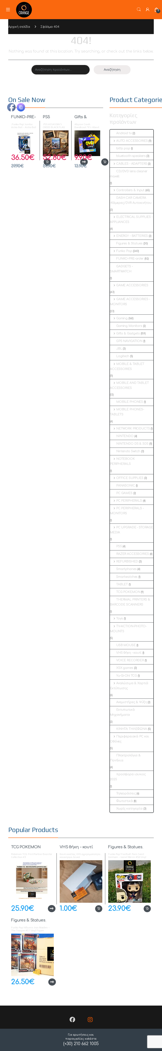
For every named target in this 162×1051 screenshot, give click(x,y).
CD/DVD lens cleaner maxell (128, 174)
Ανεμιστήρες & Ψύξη (131, 702)
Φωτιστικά (124, 801)
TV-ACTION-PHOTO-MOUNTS (128, 629)
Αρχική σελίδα (19, 26)
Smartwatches (127, 576)
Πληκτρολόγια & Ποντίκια (125, 758)
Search (138, 9)
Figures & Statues (129, 243)
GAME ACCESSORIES (132, 285)
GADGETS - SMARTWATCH (121, 269)
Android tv (124, 133)
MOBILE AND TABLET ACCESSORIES (129, 385)
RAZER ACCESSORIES (132, 553)
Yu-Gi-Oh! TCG (126, 675)
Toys (119, 618)
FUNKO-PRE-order (23, 119)
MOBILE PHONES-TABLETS (127, 412)
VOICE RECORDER (130, 660)
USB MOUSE (126, 645)
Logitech (122, 356)
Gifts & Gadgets (82, 119)
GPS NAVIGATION (129, 341)
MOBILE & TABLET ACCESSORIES (127, 366)
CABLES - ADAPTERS (131, 163)
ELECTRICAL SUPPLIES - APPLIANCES (131, 219)
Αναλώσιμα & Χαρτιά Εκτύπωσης (129, 686)
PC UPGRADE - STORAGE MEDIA (131, 530)
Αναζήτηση (112, 69)
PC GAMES (124, 493)
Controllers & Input (130, 190)
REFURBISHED (127, 561)
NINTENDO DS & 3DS (132, 443)
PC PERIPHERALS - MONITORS (127, 511)
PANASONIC (125, 485)
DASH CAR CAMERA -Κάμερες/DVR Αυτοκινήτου (130, 200)
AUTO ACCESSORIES (132, 140)
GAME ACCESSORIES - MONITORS (130, 302)
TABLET (122, 584)
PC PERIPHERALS (129, 500)
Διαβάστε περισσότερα (44, 908)
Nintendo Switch (128, 451)
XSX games (124, 667)
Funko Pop (124, 251)
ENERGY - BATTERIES (132, 235)
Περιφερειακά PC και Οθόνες (129, 739)
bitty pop (123, 148)
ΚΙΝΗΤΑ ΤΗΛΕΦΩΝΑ (131, 728)
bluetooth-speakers (131, 156)
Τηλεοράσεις (126, 793)
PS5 (46, 117)
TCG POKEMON (128, 592)
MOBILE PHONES (129, 401)
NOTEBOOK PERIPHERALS (122, 461)
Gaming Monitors (129, 325)
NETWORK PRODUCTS (133, 428)
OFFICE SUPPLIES (129, 478)
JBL (119, 348)
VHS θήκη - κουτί (129, 652)
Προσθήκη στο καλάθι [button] (100, 162)
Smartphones (126, 569)
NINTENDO (125, 436)
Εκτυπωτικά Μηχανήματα (122, 712)
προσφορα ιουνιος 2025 (128, 777)
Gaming (122, 318)
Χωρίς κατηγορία (129, 808)
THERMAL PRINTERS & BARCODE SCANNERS (130, 602)
